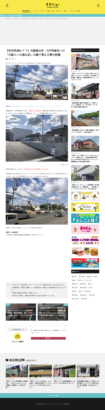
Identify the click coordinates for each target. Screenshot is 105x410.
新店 (44, 63)
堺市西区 (93, 295)
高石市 (75, 276)
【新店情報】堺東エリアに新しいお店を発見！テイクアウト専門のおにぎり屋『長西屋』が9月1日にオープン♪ (88, 384)
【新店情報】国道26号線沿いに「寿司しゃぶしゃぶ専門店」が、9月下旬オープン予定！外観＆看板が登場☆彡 (84, 105)
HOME (8, 18)
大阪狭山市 (40, 63)
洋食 (90, 284)
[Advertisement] (52, 31)
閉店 (74, 280)
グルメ (42, 11)
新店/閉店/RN (26, 11)
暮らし (66, 11)
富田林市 (75, 295)
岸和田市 (88, 291)
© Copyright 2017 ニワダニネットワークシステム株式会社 (52, 404)
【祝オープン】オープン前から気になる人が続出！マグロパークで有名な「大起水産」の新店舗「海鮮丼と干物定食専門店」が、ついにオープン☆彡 (85, 76)
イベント (35, 11)
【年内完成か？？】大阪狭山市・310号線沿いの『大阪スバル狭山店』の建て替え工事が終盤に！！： (46, 18)
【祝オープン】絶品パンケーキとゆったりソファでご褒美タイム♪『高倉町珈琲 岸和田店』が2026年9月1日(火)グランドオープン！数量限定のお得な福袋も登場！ (85, 158)
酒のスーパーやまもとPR (85, 280)
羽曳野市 (83, 284)
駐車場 (90, 276)
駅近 (96, 276)
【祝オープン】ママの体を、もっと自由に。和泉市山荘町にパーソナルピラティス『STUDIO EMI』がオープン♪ (40, 384)
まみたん (58, 11)
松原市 (75, 291)
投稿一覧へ (48, 338)
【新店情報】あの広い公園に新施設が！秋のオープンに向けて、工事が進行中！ (85, 131)
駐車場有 (48, 63)
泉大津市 (75, 287)
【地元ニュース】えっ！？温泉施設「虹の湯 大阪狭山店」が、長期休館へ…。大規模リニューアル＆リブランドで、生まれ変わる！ (85, 187)
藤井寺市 (75, 284)
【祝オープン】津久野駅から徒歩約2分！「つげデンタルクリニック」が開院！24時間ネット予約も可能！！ (17, 384)
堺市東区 (85, 298)
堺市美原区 (76, 298)
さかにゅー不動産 (75, 11)
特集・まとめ (50, 11)
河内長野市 (84, 287)
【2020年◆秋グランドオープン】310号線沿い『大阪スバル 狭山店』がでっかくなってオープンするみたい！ (37, 106)
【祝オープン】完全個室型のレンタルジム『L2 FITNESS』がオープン (64, 382)
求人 (92, 287)
